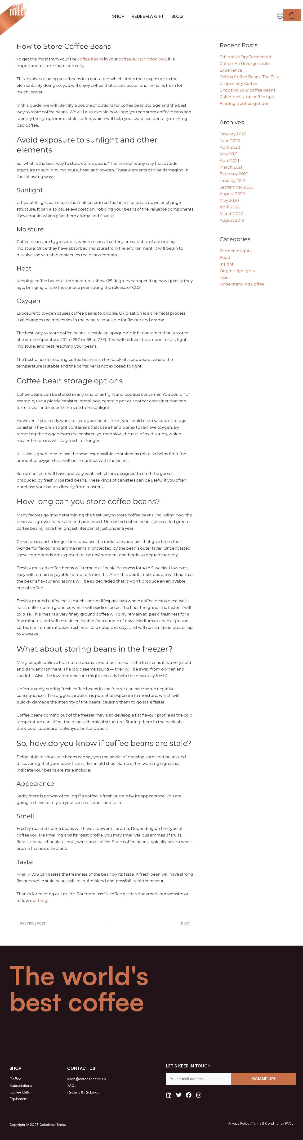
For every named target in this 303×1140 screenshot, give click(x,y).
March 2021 (231, 167)
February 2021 (234, 173)
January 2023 (233, 134)
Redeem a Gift (147, 16)
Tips (224, 277)
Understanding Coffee (242, 284)
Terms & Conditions (267, 1123)
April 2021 (229, 160)
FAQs (289, 1123)
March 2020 (231, 213)
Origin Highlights (237, 270)
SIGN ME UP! (263, 1079)
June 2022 (230, 140)
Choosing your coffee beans (247, 90)
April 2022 (230, 147)
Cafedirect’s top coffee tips (247, 96)
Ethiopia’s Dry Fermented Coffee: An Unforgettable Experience (245, 64)
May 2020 (229, 200)
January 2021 (232, 180)
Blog (177, 16)
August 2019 (232, 220)
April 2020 (230, 207)
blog (42, 900)
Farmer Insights (235, 250)
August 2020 (232, 193)
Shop (118, 16)
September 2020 (236, 187)
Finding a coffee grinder (244, 103)
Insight (227, 264)
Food (225, 257)
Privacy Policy (238, 1123)
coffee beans (90, 59)
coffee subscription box (142, 59)
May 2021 (229, 154)
